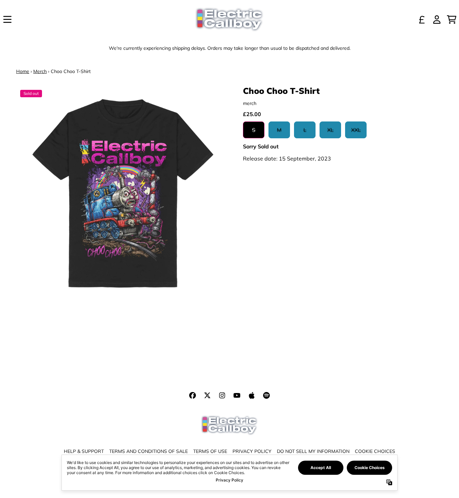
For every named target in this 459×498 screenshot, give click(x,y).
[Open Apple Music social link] (251, 395)
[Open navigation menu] (7, 19)
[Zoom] (123, 192)
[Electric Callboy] (229, 19)
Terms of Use (210, 451)
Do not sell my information (313, 451)
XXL (356, 130)
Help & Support (84, 451)
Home (22, 71)
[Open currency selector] (422, 19)
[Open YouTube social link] (237, 395)
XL (330, 130)
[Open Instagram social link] (222, 395)
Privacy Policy (252, 451)
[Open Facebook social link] (192, 395)
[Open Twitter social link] (207, 395)
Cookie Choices (375, 451)
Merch (40, 71)
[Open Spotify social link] (266, 395)
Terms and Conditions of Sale (148, 451)
